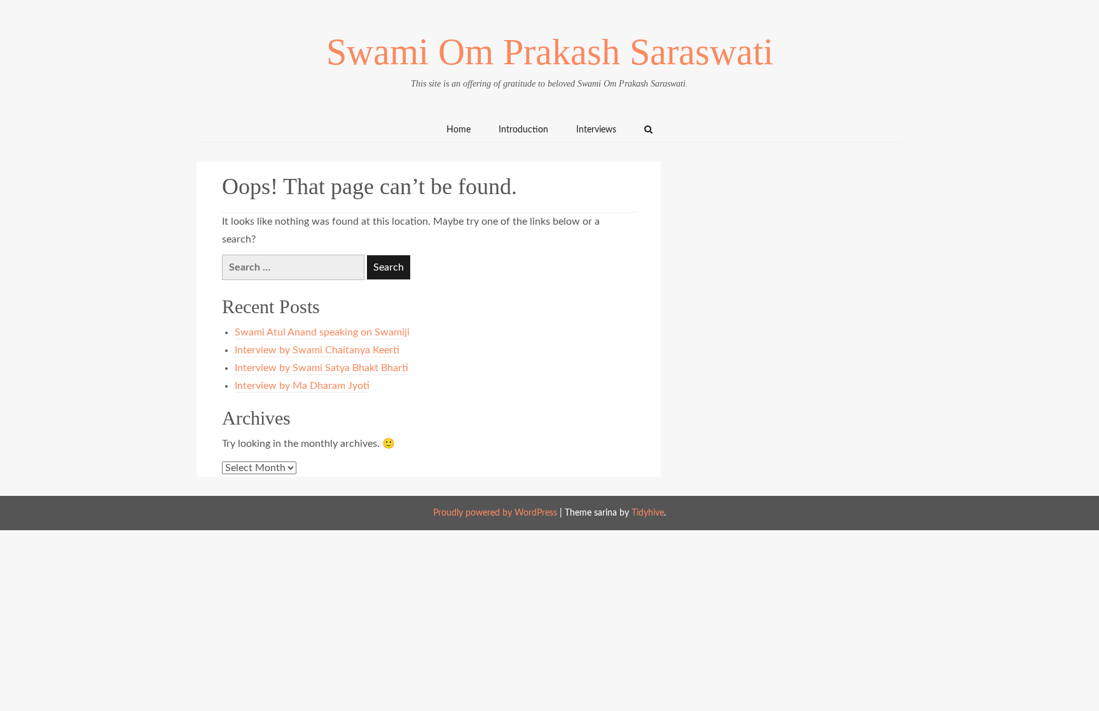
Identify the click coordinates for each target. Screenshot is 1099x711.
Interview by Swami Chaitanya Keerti (317, 350)
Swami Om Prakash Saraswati (549, 52)
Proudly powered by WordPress (495, 513)
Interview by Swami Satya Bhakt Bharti (321, 368)
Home (458, 129)
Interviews (596, 129)
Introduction (523, 129)
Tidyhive (648, 513)
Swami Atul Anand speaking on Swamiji (322, 332)
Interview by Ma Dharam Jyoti (302, 386)
